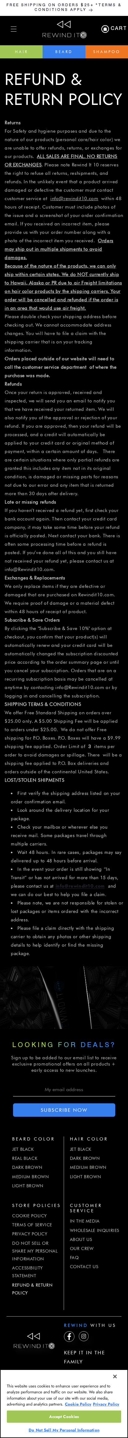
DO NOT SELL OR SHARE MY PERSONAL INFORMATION (34, 1251)
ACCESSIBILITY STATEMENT (27, 1271)
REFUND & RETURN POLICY (32, 1289)
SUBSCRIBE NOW (64, 1110)
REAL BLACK (24, 1158)
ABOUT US (81, 1239)
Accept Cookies (64, 1417)
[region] (64, 1403)
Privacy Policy (106, 1404)
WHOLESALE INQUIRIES (94, 1230)
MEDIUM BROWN (30, 1176)
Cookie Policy (78, 1404)
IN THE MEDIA (85, 1221)
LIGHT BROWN (27, 1185)
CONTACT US (84, 1266)
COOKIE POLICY (29, 1215)
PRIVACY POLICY (29, 1233)
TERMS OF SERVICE (32, 1224)
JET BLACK (23, 1149)
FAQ (74, 1257)
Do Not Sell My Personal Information (64, 1430)
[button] (14, 29)
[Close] (115, 1376)
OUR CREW (82, 1248)
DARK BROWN (27, 1167)
